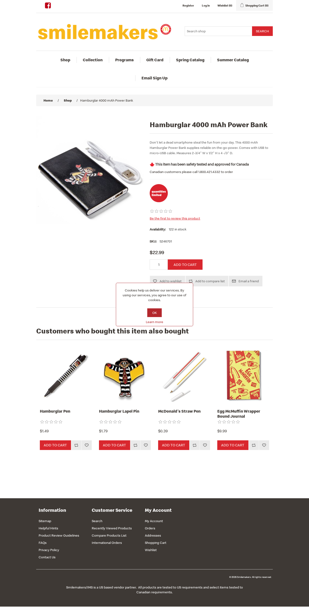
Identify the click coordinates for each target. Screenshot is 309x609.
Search (97, 521)
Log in (206, 5)
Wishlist (151, 550)
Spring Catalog (190, 59)
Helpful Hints (48, 528)
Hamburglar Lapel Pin (119, 411)
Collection (93, 59)
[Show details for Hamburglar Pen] (65, 375)
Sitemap (45, 521)
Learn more (154, 322)
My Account (154, 521)
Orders (150, 528)
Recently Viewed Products (112, 528)
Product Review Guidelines (59, 535)
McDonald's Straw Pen (179, 411)
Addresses (153, 535)
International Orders (107, 542)
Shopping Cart (155, 542)
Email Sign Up (154, 78)
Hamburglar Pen (55, 411)
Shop (65, 59)
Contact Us (47, 557)
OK (154, 313)
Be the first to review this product (175, 218)
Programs (124, 59)
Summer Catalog (233, 59)
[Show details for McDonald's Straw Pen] (184, 375)
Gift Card (154, 59)
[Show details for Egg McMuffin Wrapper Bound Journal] (243, 375)
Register (188, 5)
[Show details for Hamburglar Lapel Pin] (125, 375)
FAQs (43, 542)
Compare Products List (109, 535)
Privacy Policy (49, 550)
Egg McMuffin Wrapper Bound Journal (238, 414)
